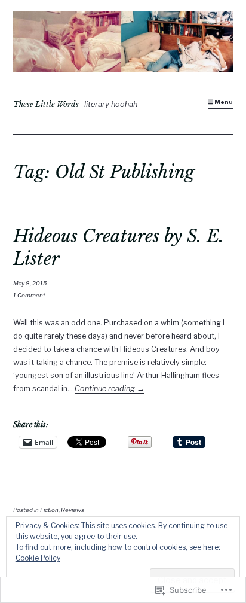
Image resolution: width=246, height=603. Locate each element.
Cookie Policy (38, 557)
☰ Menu (220, 102)
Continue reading (109, 388)
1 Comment (29, 295)
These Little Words (46, 104)
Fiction (49, 510)
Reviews (72, 510)
